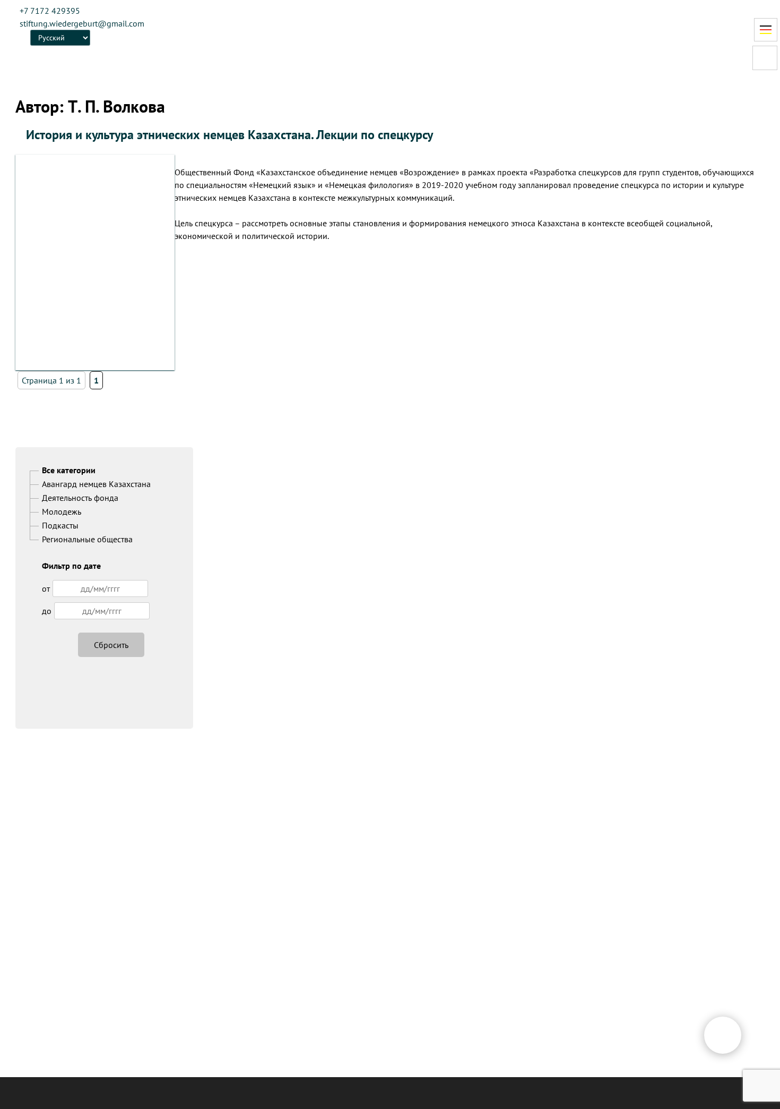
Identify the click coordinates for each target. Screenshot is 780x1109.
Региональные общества (87, 539)
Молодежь (61, 511)
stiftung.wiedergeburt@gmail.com (82, 23)
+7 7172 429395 (50, 10)
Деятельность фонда (80, 497)
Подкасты (60, 525)
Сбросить (111, 644)
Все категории (69, 470)
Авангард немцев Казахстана (96, 484)
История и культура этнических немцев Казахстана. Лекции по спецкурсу (229, 134)
